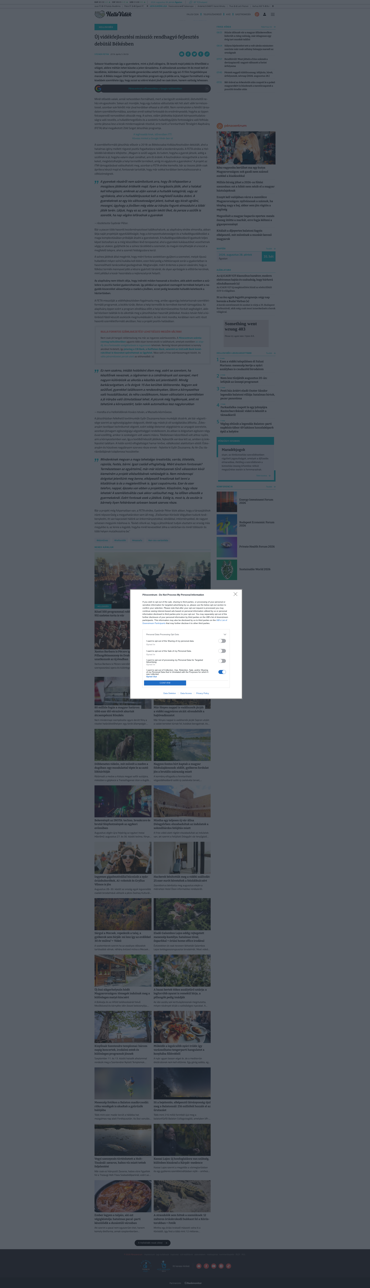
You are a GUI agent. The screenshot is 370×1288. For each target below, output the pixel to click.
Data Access (186, 693)
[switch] (222, 641)
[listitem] (186, 634)
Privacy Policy (202, 693)
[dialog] (186, 644)
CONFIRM (165, 683)
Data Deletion (169, 693)
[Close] (236, 595)
